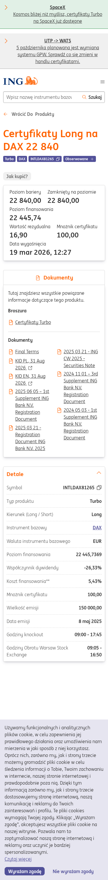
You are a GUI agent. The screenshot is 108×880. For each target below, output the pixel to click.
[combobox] (41, 97)
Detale (14, 474)
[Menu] (102, 81)
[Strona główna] (20, 81)
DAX (97, 528)
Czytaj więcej (18, 859)
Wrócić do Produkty (32, 114)
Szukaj (95, 97)
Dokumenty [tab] (57, 277)
